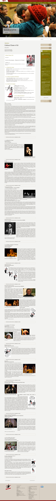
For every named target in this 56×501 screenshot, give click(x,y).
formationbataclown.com (20, 491)
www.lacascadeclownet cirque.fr (10, 238)
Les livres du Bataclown (34, 2)
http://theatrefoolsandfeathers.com (11, 431)
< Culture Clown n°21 (7, 480)
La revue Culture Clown (45, 2)
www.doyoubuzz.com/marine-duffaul (24, 451)
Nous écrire (46, 97)
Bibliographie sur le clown (49, 2)
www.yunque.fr (8, 410)
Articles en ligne (45, 77)
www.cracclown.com (18, 340)
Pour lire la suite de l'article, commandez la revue (13, 159)
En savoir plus (6, 32)
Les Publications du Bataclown (28, 2)
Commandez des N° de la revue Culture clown (44, 45)
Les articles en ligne (40, 2)
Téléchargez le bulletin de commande (46, 66)
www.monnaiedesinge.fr (10, 149)
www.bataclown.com (9, 377)
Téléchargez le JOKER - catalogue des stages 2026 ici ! (44, 101)
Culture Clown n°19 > (32, 480)
